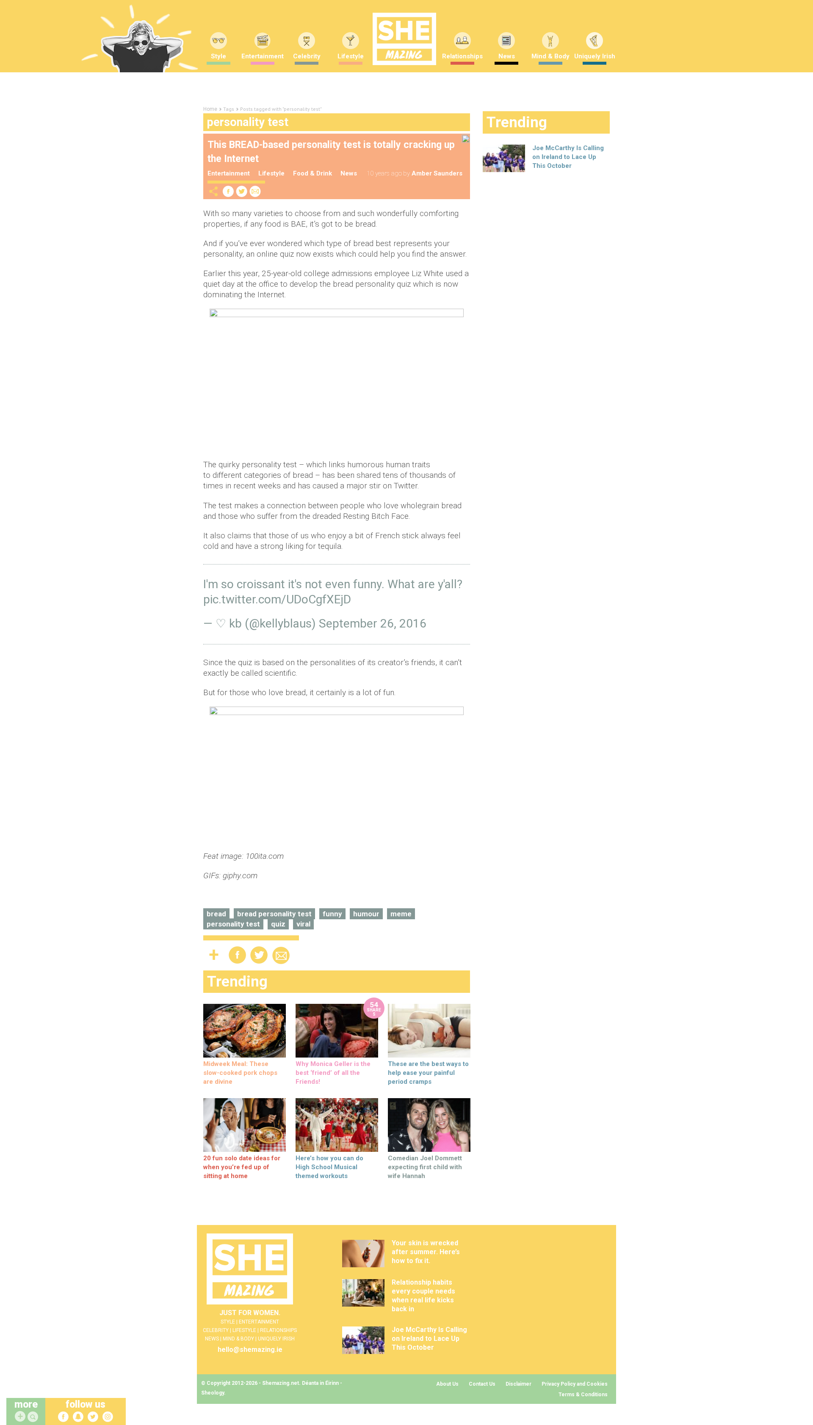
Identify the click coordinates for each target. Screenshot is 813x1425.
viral (303, 924)
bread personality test (274, 914)
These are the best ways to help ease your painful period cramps (428, 1072)
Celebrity (307, 56)
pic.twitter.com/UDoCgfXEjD (277, 599)
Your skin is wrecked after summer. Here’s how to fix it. (426, 1252)
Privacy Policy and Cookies (575, 1384)
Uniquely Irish (594, 56)
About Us (447, 1384)
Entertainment (262, 56)
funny (332, 914)
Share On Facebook (228, 191)
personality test (233, 924)
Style (218, 56)
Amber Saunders (437, 173)
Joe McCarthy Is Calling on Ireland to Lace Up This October (568, 157)
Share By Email (255, 191)
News (506, 56)
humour (366, 914)
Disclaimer (518, 1384)
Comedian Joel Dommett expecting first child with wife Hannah (425, 1167)
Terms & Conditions (583, 1395)
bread (216, 914)
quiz (278, 924)
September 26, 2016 (372, 623)
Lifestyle (350, 56)
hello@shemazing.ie (250, 1350)
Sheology (212, 1393)
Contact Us (482, 1384)
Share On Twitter (242, 191)
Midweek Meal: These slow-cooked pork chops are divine (240, 1072)
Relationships (462, 56)
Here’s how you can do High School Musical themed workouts (329, 1167)
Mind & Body (550, 56)
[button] (34, 1417)
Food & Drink (312, 173)
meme (401, 914)
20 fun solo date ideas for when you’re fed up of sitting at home (241, 1167)
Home (210, 109)
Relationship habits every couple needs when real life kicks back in (423, 1295)
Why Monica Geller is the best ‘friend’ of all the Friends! (333, 1072)
